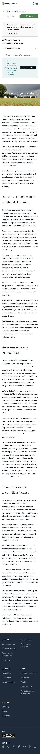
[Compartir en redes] (33, 3)
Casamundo (7, 715)
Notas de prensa (8, 648)
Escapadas (6, 673)
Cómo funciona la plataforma (28, 692)
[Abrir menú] (36, 3)
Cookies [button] (24, 682)
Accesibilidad (26, 686)
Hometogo (6, 706)
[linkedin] (35, 747)
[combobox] (20, 11)
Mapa (31, 16)
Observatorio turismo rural (7, 654)
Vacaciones (6, 677)
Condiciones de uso (29, 673)
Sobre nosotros (8, 644)
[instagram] (8, 747)
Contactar (6, 660)
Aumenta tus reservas (26, 645)
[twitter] (13, 747)
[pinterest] (29, 747)
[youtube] (24, 747)
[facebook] (3, 747)
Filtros (12, 16)
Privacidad (25, 677)
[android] (20, 736)
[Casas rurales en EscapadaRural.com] (10, 3)
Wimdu (4, 711)
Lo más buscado (8, 682)
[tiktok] (19, 747)
